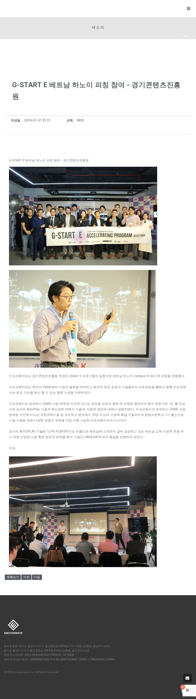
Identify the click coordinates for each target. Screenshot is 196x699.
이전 (26, 577)
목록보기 (13, 577)
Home (178, 35)
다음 (37, 577)
